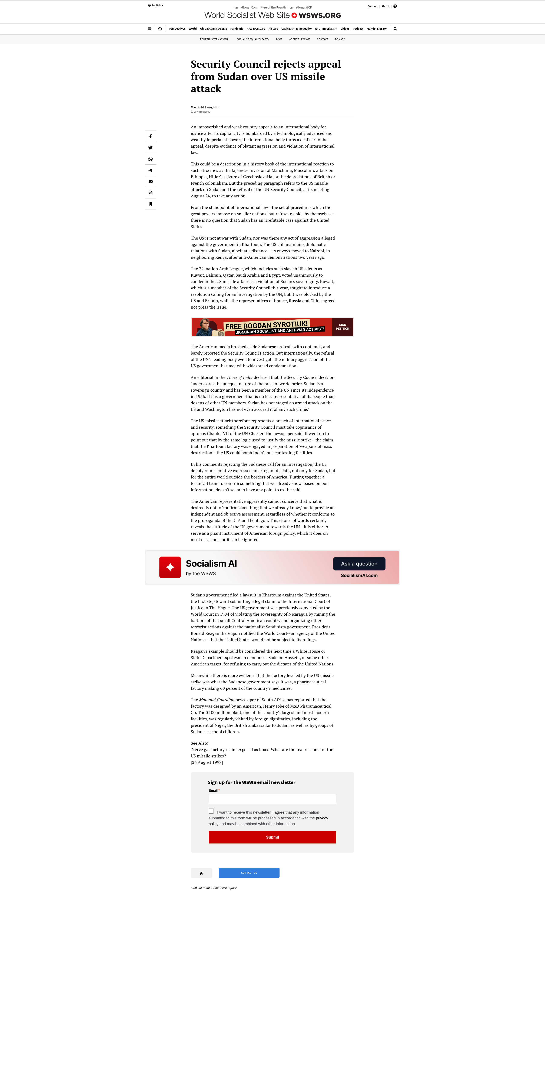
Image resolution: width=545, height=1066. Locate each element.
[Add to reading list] (150, 204)
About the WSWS (299, 39)
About (385, 6)
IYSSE (279, 39)
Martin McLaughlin (204, 107)
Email (213, 790)
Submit (272, 837)
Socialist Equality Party (253, 39)
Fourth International (215, 39)
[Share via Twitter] (150, 147)
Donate (340, 39)
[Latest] (160, 30)
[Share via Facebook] (150, 136)
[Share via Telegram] (150, 170)
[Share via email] (150, 181)
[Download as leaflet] (150, 192)
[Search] (395, 30)
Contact (372, 6)
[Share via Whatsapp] (150, 158)
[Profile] (395, 7)
